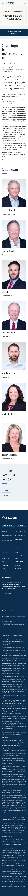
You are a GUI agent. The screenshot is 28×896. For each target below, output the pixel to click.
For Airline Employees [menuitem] (7, 540)
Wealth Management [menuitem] (7, 535)
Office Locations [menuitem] (19, 539)
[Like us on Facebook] (8, 610)
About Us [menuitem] (4, 552)
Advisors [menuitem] (4, 555)
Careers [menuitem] (4, 568)
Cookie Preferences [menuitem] (7, 623)
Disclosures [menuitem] (12, 621)
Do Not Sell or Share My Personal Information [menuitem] (13, 624)
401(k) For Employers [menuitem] (6, 538)
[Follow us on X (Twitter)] (5, 610)
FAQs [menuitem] (16, 542)
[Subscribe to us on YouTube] (11, 610)
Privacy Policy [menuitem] (5, 621)
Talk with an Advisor (7, 525)
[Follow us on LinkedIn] (2, 610)
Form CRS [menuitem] (4, 570)
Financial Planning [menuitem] (19, 561)
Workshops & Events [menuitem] (20, 555)
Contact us (20, 525)
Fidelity (6, 495)
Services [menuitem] (4, 531)
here (14, 162)
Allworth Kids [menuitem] (5, 565)
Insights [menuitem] (17, 552)
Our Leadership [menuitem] (5, 558)
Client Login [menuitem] (17, 547)
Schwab (6, 490)
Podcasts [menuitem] (17, 558)
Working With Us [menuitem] (20, 531)
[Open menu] (25, 3)
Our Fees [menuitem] (17, 545)
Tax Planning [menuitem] (18, 568)
